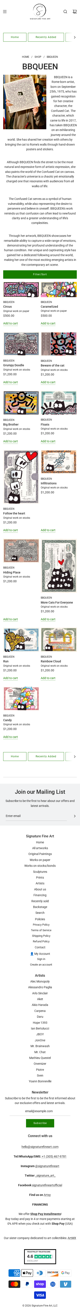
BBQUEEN (9, 302)
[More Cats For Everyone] (59, 566)
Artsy (47, 1195)
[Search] (65, 11)
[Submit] (74, 816)
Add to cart (10, 323)
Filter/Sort (40, 274)
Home (15, 37)
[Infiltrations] (59, 462)
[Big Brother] (21, 403)
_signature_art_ (45, 1175)
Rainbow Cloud (51, 661)
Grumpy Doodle (13, 365)
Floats (45, 424)
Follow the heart (14, 513)
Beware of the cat (52, 365)
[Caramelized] (59, 289)
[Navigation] (4, 11)
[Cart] (74, 11)
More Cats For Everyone (57, 602)
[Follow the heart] (21, 477)
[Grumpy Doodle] (21, 344)
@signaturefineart (47, 1166)
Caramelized (49, 306)
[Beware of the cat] (59, 344)
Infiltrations (49, 483)
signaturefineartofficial (47, 1185)
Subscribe (40, 1123)
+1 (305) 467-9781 (54, 1156)
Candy (7, 720)
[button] (75, 37)
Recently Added (46, 37)
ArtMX (72, 1238)
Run (6, 661)
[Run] (21, 640)
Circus (7, 306)
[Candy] (21, 699)
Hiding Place (11, 572)
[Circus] (21, 289)
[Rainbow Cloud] (59, 640)
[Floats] (59, 403)
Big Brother (11, 424)
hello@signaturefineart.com (40, 1146)
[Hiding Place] (21, 551)
